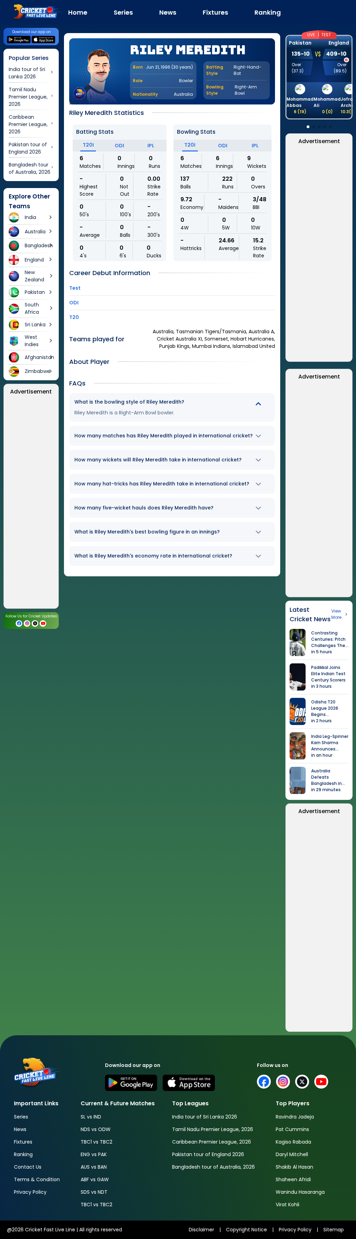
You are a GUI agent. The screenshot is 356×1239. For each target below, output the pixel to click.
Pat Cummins (292, 1129)
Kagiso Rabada (293, 1141)
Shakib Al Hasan (294, 1166)
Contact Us (27, 1166)
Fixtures (23, 1141)
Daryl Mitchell (292, 1154)
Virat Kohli (287, 1204)
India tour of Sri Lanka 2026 (204, 1116)
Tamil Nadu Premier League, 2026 (212, 1129)
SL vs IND (91, 1116)
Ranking (23, 1154)
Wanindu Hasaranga (300, 1192)
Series (21, 1116)
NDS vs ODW (96, 1129)
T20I (88, 144)
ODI (119, 145)
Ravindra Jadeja (295, 1116)
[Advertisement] (31, 503)
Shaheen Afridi (293, 1179)
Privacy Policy (30, 1192)
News (20, 1129)
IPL (150, 145)
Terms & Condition (37, 1179)
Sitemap (333, 1229)
